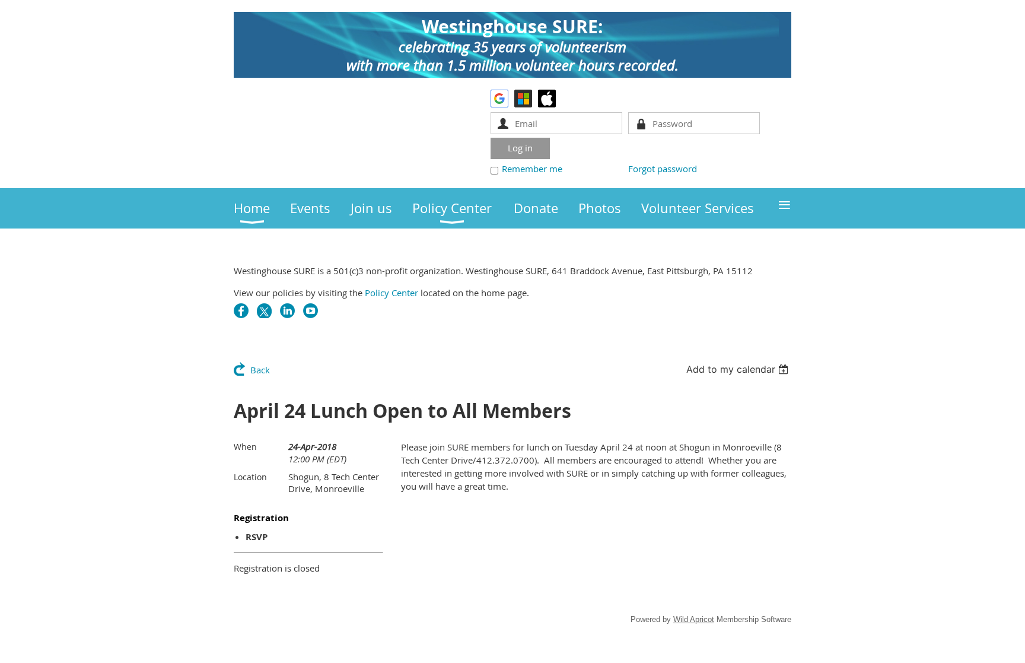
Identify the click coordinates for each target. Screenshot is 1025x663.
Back (260, 370)
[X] (264, 310)
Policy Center (391, 293)
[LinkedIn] (287, 310)
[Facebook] (241, 310)
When (245, 446)
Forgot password (662, 169)
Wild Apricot (693, 619)
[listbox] (738, 369)
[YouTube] (310, 310)
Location (250, 477)
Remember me (532, 169)
